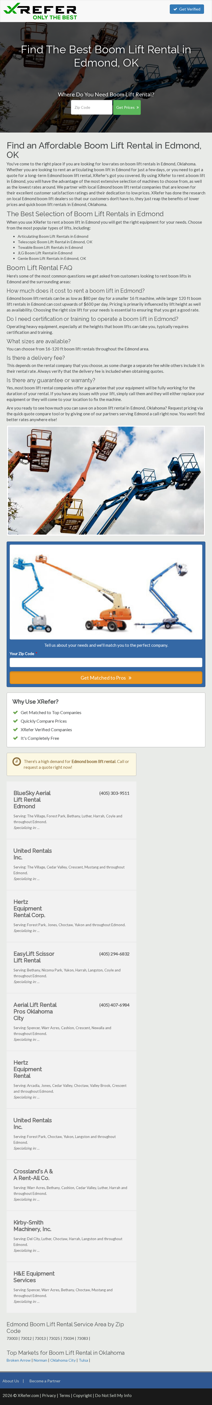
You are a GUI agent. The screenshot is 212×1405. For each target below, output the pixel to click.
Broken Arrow (19, 1360)
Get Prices (125, 107)
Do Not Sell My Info (113, 1395)
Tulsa (83, 1360)
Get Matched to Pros (104, 678)
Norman (40, 1360)
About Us (10, 1380)
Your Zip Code (23, 653)
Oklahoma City (63, 1360)
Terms (64, 1395)
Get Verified (189, 9)
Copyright (82, 1395)
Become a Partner (45, 1380)
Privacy (49, 1395)
